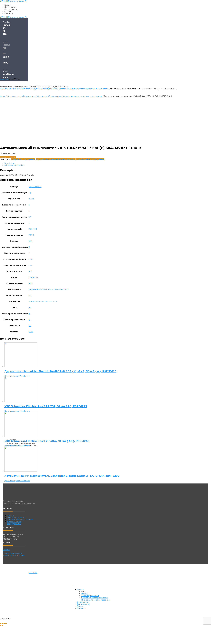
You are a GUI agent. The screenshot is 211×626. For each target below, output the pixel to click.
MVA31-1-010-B (35, 187)
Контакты (8, 13)
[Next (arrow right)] (2, 625)
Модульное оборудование (56, 89)
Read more (25, 376)
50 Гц (31, 332)
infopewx (4, 79)
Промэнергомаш (8, 89)
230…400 (33, 229)
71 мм (31, 199)
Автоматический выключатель (43, 302)
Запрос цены (8, 157)
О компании (10, 7)
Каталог (7, 5)
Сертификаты (10, 9)
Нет (30, 259)
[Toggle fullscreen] (4, 623)
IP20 (31, 283)
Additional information (14, 165)
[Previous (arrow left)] (0, 625)
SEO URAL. (33, 573)
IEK (30, 271)
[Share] (2, 623)
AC (30, 295)
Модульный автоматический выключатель (49, 289)
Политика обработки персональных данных (13, 554)
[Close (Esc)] (0, 623)
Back (83, 592)
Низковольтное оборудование (30, 89)
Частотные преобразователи (20, 520)
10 (30, 308)
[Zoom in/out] (6, 623)
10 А (30, 241)
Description (9, 163)
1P (30, 217)
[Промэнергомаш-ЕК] (16, 1)
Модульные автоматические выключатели (88, 89)
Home (2, 96)
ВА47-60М (33, 277)
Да (30, 193)
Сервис (7, 11)
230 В (31, 235)
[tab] (107, 163)
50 (30, 326)
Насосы (10, 515)
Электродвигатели (16, 517)
